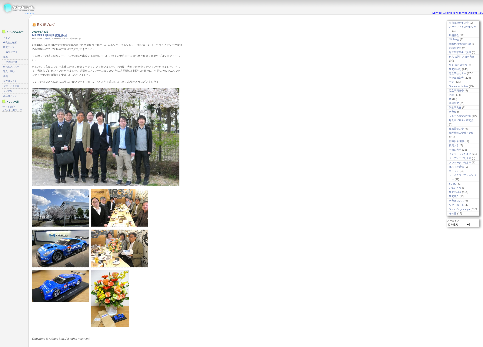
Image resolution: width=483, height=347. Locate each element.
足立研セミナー (457, 73)
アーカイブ (453, 220)
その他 (452, 213)
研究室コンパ (456, 200)
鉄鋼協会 (454, 35)
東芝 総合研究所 (458, 65)
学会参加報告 (456, 77)
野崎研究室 (455, 48)
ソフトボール (456, 205)
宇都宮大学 (455, 149)
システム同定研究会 (460, 116)
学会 (451, 81)
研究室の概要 (10, 42)
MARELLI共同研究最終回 (49, 35)
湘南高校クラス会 (459, 22)
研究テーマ (9, 47)
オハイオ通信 (456, 166)
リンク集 (7, 91)
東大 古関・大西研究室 (461, 56)
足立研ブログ (10, 95)
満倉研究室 (455, 107)
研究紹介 (454, 196)
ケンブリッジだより (460, 153)
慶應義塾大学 (456, 128)
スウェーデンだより (460, 162)
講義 (451, 94)
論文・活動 (9, 71)
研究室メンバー (11, 66)
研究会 (452, 111)
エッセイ (454, 171)
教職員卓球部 (456, 141)
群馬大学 (454, 145)
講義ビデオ (12, 62)
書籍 (5, 76)
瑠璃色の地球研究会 (460, 43)
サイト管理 (8, 106)
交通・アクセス (11, 86)
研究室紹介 (455, 192)
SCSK (452, 183)
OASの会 (454, 39)
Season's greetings (459, 209)
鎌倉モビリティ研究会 (461, 120)
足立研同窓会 (456, 90)
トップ (6, 37)
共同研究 (47, 39)
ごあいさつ (455, 187)
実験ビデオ (12, 52)
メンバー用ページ (12, 110)
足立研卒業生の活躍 (460, 52)
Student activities (458, 86)
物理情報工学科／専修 (461, 132)
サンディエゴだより (460, 158)
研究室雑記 (455, 69)
